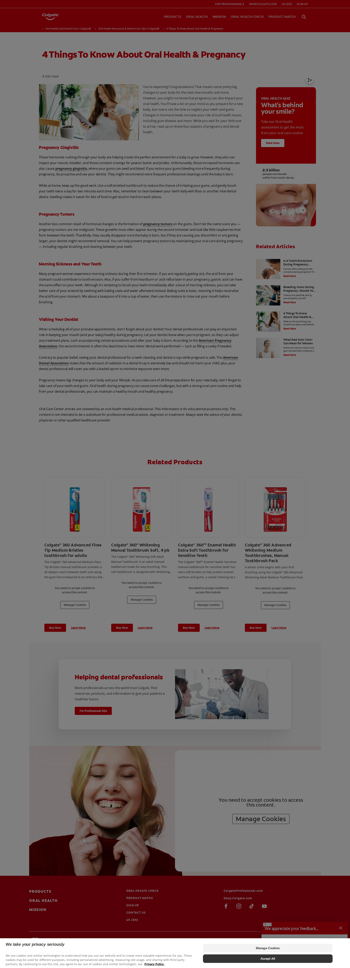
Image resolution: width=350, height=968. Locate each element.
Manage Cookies (268, 948)
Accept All (267, 958)
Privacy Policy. (154, 964)
